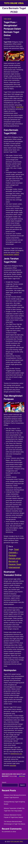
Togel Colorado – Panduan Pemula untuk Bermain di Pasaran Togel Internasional (14, 558)
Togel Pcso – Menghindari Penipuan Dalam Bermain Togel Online (12, 29)
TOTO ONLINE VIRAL (16, 841)
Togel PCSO (19, 107)
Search (4, 782)
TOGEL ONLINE (7, 19)
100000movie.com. (16, 753)
